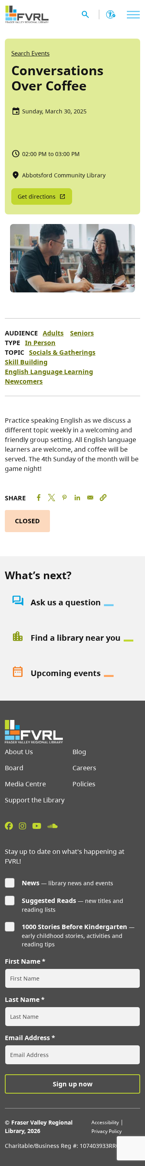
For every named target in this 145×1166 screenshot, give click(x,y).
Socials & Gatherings (62, 352)
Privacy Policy (106, 1131)
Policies (83, 783)
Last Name (22, 999)
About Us (19, 751)
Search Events (30, 53)
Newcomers (24, 381)
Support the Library (34, 800)
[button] (103, 497)
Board (14, 767)
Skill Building (26, 362)
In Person (40, 342)
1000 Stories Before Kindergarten (74, 926)
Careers (84, 767)
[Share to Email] (90, 497)
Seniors (82, 333)
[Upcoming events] (72, 673)
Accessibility (105, 1122)
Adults (53, 333)
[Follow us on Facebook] (9, 826)
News (30, 882)
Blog (79, 751)
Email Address (27, 1037)
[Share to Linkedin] (77, 497)
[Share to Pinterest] (64, 497)
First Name (22, 961)
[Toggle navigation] (131, 14)
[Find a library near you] (72, 637)
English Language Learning (49, 371)
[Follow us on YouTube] (36, 826)
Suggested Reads (49, 900)
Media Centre (25, 783)
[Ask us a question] (72, 602)
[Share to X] (51, 497)
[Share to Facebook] (39, 497)
